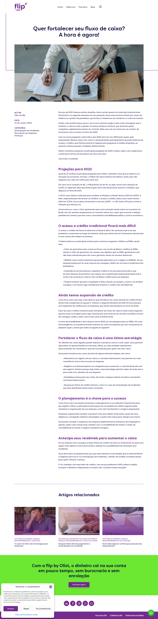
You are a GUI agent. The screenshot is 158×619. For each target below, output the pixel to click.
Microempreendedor (22, 541)
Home (60, 7)
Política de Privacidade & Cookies (26, 614)
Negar (26, 609)
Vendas (95, 541)
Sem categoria (124, 541)
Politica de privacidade (134, 615)
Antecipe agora (79, 585)
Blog (93, 7)
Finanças (18, 136)
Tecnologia (35, 541)
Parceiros (83, 7)
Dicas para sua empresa (25, 133)
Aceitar (10, 609)
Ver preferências (43, 609)
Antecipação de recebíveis (26, 130)
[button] (51, 587)
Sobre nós (70, 7)
